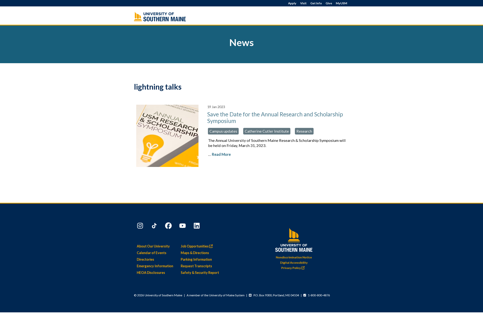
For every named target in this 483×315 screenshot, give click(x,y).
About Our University (153, 246)
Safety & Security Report (200, 272)
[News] (168, 16)
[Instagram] (140, 226)
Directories (145, 259)
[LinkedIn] (197, 226)
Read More (221, 154)
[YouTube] (183, 226)
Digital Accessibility (294, 262)
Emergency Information (155, 266)
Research (304, 131)
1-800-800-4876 (319, 295)
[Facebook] (169, 226)
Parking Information (196, 259)
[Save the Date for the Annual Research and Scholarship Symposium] (167, 136)
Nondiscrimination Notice (294, 257)
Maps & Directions (195, 253)
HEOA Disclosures (151, 272)
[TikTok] (154, 226)
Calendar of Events (151, 253)
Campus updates (223, 131)
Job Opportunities (195, 246)
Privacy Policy (291, 268)
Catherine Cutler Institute (267, 131)
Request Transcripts (196, 266)
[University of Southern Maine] (294, 239)
